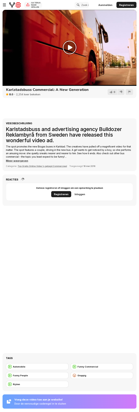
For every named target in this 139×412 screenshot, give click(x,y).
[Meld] (129, 92)
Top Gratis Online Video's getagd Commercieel (42, 166)
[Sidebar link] (4, 5)
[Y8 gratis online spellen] (15, 4)
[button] (17, 161)
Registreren (126, 5)
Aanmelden (105, 5)
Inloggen (80, 194)
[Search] (78, 5)
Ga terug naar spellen (36, 5)
